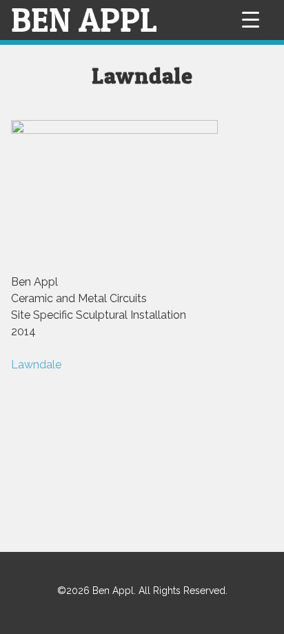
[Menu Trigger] (251, 19)
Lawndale (36, 364)
